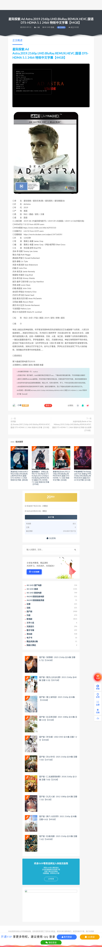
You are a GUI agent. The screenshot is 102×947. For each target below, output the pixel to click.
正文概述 (17, 40)
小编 (19, 405)
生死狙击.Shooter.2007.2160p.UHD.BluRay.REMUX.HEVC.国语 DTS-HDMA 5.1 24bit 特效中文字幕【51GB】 (30, 424)
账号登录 (67, 937)
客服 (98, 689)
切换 (98, 712)
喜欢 (48, 405)
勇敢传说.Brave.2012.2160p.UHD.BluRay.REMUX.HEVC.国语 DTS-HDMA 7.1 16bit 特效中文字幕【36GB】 (61, 476)
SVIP (98, 678)
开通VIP (6, 936)
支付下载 (51, 517)
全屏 (98, 705)
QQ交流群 (35, 572)
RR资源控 (20, 390)
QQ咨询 (52, 538)
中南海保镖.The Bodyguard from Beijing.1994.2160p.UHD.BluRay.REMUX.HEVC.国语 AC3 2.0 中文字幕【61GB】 (82, 476)
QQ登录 (91, 937)
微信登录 (52, 943)
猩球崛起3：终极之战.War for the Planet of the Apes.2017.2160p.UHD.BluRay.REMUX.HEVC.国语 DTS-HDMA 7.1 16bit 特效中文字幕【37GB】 (40, 478)
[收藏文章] (78, 405)
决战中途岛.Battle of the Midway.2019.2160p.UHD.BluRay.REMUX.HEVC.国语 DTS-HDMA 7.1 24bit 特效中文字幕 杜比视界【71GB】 (71, 426)
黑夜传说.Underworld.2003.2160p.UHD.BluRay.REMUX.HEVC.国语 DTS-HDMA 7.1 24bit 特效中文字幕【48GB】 (20, 476)
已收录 (62, 27)
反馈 (98, 697)
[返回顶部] (97, 718)
